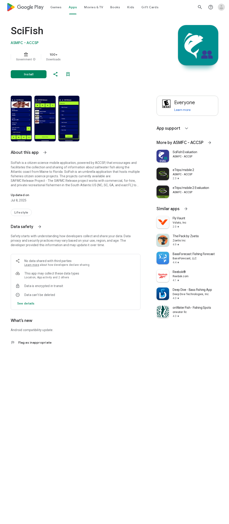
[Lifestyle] (21, 212)
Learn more (31, 264)
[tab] (56, 7)
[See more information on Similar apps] (185, 208)
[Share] (55, 74)
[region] (82, 57)
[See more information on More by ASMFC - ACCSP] (209, 142)
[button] (34, 59)
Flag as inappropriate (31, 342)
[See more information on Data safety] (39, 226)
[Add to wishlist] (68, 74)
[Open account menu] (221, 7)
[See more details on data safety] (25, 303)
